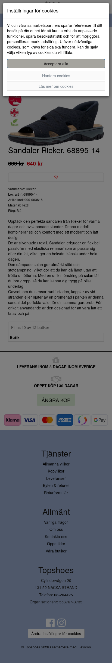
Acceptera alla (56, 63)
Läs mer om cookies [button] (56, 86)
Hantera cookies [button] (56, 75)
